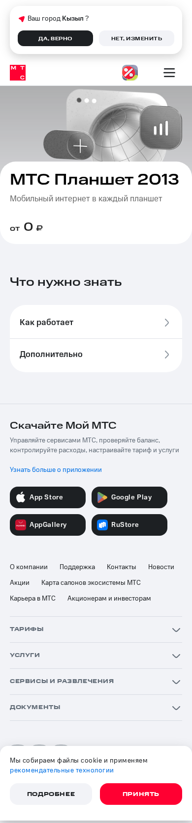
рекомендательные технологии (62, 770)
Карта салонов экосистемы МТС (91, 583)
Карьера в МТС (33, 599)
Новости (161, 567)
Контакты (121, 567)
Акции (20, 583)
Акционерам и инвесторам (109, 599)
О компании (29, 567)
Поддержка (77, 567)
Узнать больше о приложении (56, 470)
